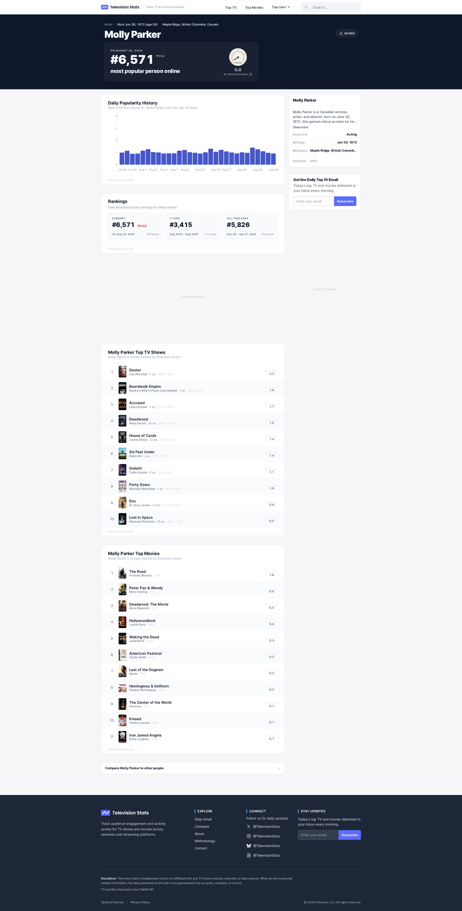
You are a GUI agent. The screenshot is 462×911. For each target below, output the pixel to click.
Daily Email (203, 819)
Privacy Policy (140, 902)
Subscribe (345, 201)
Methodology (205, 841)
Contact (201, 848)
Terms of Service (112, 902)
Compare (202, 826)
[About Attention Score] (250, 74)
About (199, 834)
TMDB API (147, 889)
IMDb (313, 161)
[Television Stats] (120, 7)
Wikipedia (300, 161)
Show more (300, 127)
